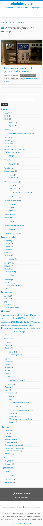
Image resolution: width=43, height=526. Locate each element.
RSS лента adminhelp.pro (21, 497)
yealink (37, 331)
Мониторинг (9, 171)
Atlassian (7, 249)
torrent (8, 331)
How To (22, 75)
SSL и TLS (8, 146)
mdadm (3, 322)
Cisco (11, 276)
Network (7, 141)
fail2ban (7, 299)
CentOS (7, 113)
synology (3, 331)
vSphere (27, 331)
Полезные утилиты (12, 451)
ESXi (11, 156)
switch (21, 78)
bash (21, 315)
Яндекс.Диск (14, 197)
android (3, 315)
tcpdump (17, 406)
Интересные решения (13, 448)
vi (10, 400)
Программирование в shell (19, 419)
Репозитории (14, 355)
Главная (4, 22)
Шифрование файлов (21, 192)
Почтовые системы (11, 201)
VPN (6, 160)
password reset (14, 78)
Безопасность (14, 189)
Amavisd (7, 241)
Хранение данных (11, 233)
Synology (8, 387)
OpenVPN (12, 164)
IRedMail (12, 207)
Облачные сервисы (11, 182)
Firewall (12, 352)
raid (16, 328)
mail (39, 319)
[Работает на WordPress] (23, 506)
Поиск (11, 413)
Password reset (9, 272)
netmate (35, 322)
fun (25, 318)
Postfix (11, 210)
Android (7, 244)
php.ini (25, 325)
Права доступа (9, 214)
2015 (10, 22)
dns (6, 319)
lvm (37, 319)
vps (23, 332)
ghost (28, 319)
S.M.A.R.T (23, 328)
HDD (33, 318)
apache (8, 315)
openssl (4, 325)
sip (37, 328)
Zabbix (6, 288)
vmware (18, 331)
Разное (11, 422)
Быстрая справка (30, 75)
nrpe (39, 322)
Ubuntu (11, 259)
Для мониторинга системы (19, 402)
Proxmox (7, 143)
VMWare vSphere (10, 152)
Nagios (11, 175)
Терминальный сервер (12, 225)
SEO (11, 475)
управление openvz (16, 380)
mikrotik (8, 322)
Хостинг (8, 454)
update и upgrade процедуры (14, 149)
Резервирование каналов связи (20, 134)
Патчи (4, 457)
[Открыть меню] (4, 13)
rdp (19, 328)
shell (34, 328)
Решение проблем (9, 237)
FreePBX (17, 318)
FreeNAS (7, 263)
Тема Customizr (36, 507)
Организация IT (9, 468)
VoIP (6, 390)
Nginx (11, 126)
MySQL (7, 138)
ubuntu (12, 331)
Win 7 (11, 229)
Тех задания (9, 482)
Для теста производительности (21, 410)
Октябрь (17, 22)
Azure (7, 345)
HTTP (6, 119)
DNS (6, 116)
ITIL (6, 433)
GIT (6, 365)
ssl (39, 328)
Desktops (7, 255)
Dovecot (12, 205)
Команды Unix (10, 393)
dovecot (9, 319)
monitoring (16, 321)
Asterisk (12, 221)
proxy (13, 328)
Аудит (7, 471)
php (5, 302)
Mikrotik (7, 130)
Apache (11, 123)
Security (29, 328)
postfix (30, 325)
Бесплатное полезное (13, 445)
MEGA (11, 186)
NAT (31, 322)
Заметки (5, 427)
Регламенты (9, 479)
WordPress (8, 168)
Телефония (8, 217)
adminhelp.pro (21, 3)
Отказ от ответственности (21, 523)
